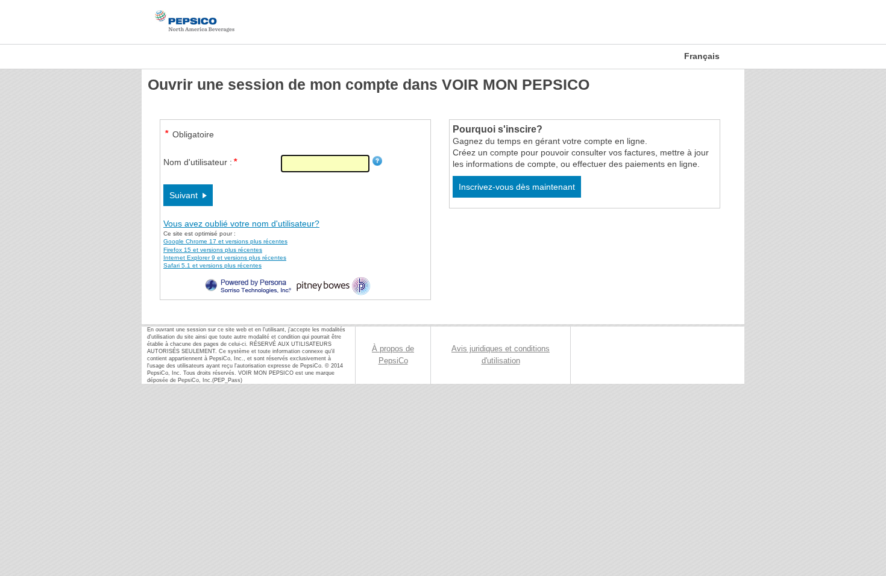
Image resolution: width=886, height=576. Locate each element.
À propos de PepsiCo (393, 354)
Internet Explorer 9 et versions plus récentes (224, 257)
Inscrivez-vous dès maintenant (517, 187)
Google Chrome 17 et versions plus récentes (225, 241)
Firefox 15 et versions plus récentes (212, 249)
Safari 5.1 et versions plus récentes (212, 265)
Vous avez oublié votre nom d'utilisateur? (241, 223)
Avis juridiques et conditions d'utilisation (500, 354)
